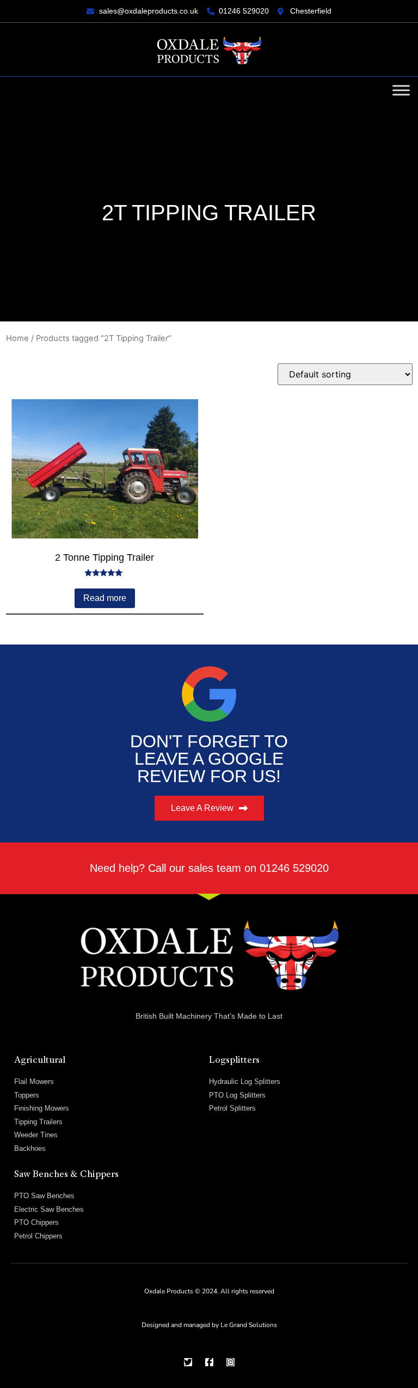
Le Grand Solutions (248, 1325)
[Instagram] (230, 1362)
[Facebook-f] (209, 1362)
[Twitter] (188, 1362)
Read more (104, 598)
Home (17, 338)
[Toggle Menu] (401, 90)
